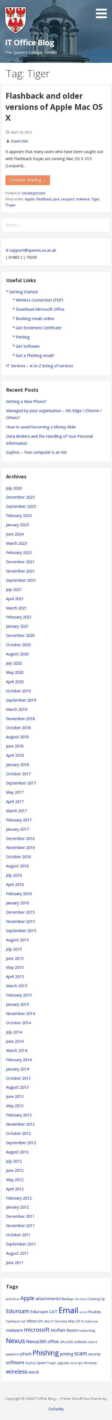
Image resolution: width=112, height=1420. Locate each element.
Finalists (94, 1312)
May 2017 (14, 792)
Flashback (43, 199)
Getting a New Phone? (26, 401)
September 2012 (21, 1142)
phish (26, 1353)
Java (56, 199)
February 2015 (19, 995)
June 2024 (14, 534)
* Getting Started (22, 291)
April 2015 (15, 976)
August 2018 (17, 736)
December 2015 (20, 912)
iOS (40, 1321)
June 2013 (14, 1096)
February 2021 (19, 616)
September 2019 (21, 700)
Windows (90, 1363)
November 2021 (20, 571)
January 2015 (17, 1004)
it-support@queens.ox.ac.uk (31, 250)
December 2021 (20, 561)
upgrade (63, 1363)
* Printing (21, 337)
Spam (41, 1362)
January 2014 (17, 1069)
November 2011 (20, 1225)
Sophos (30, 1363)
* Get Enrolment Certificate (37, 327)
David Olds (19, 141)
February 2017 (19, 820)
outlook (80, 1342)
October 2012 (18, 1133)
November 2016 (20, 847)
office (53, 1341)
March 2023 (16, 543)
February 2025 (19, 515)
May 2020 (14, 672)
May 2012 (14, 1179)
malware (83, 199)
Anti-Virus (12, 1299)
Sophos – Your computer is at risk (36, 452)
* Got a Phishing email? (33, 355)
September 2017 (21, 783)
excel (83, 1312)
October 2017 (18, 773)
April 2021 (15, 598)
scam (80, 1353)
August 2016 (17, 865)
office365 (66, 1342)
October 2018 (18, 727)
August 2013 (17, 1087)
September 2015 (21, 930)
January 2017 (17, 829)
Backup (67, 1299)
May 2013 (14, 1105)
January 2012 (17, 1207)
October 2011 (18, 1234)
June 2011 (14, 1262)
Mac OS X (75, 1321)
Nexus (15, 1340)
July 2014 (14, 1032)
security (94, 1354)
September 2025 (21, 506)
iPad (47, 1321)
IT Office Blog (29, 42)
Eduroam (17, 1311)
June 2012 (14, 1170)
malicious (91, 1321)
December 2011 (20, 1216)
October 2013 (18, 1078)
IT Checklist (59, 1321)
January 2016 (17, 902)
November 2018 (20, 718)
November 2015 (20, 921)
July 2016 (14, 875)
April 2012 (15, 1188)
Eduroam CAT (43, 1311)
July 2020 (14, 663)
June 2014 (14, 1041)
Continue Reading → (28, 179)
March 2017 (16, 810)
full (23, 1321)
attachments (48, 1298)
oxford (92, 1342)
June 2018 (14, 746)
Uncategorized (33, 193)
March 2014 (16, 1050)
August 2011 (17, 1253)
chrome (80, 1299)
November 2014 (20, 1013)
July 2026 (14, 488)
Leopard (67, 199)
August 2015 (17, 939)
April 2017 (15, 801)
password (12, 1354)
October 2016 (18, 856)
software (15, 1362)
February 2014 (19, 1059)
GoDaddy (56, 1408)
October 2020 (18, 644)
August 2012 (17, 1151)
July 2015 (14, 949)
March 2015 (16, 985)
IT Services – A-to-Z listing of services (39, 365)
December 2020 (20, 635)
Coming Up (96, 1299)
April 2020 (15, 681)
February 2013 (19, 1114)
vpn (80, 1363)
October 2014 (18, 1022)
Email (68, 1310)
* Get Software (26, 346)
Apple (30, 199)
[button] (103, 10)
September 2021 (21, 580)
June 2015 (14, 958)
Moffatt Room (64, 1330)
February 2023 (19, 552)
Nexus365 (36, 1341)
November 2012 (20, 1124)
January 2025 (17, 524)
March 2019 (16, 709)
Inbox (31, 1321)
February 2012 (19, 1198)
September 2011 (21, 1244)
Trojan (10, 205)
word (34, 1372)
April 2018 (15, 755)
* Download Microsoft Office (38, 309)
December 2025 (20, 497)
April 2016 (15, 884)
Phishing (46, 1352)
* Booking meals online (33, 318)
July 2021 (14, 589)
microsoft (37, 1329)
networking (87, 1330)
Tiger (95, 199)
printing (66, 1353)
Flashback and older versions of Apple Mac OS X (54, 106)
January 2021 (17, 626)
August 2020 (17, 653)
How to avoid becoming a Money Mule (41, 426)
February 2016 (19, 893)
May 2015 (14, 967)
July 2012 (14, 1161)
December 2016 (20, 838)
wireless (16, 1371)
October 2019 (18, 690)
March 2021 (16, 608)
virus (73, 1363)
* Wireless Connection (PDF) (38, 300)
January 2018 (17, 764)
